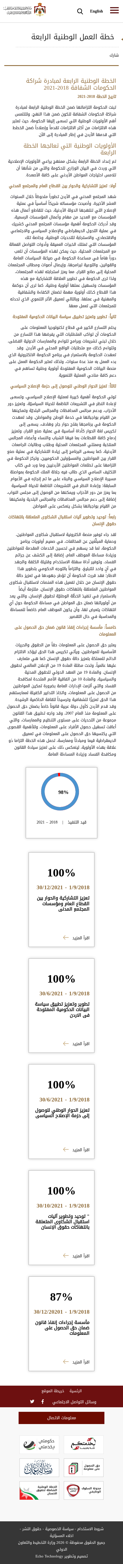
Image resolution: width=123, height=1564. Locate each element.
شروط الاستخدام (90, 1528)
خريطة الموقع (52, 1391)
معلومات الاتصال (61, 1418)
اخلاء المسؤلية (62, 1535)
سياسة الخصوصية (59, 1528)
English (96, 11)
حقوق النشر (31, 1528)
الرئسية (76, 1391)
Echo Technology (49, 1556)
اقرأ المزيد (80, 938)
